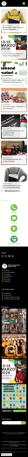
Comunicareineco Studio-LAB (19, 452)
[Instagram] (6, 256)
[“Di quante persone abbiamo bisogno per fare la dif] (14, 396)
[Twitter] (9, 256)
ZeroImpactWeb (13, 432)
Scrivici (14, 223)
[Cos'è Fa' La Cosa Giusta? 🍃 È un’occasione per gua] (14, 346)
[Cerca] (23, 422)
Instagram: (5, 307)
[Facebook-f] (2, 256)
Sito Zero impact (14, 244)
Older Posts (4, 200)
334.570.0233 (6, 448)
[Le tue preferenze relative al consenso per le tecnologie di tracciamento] (6, 454)
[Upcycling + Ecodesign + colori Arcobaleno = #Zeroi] (14, 321)
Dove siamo (14, 233)
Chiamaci (14, 212)
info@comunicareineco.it (20, 448)
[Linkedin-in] (12, 256)
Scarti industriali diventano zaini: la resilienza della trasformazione (13, 133)
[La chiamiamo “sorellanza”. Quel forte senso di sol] (14, 371)
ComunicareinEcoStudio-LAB (14, 266)
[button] (24, 3)
